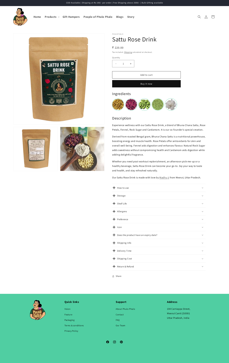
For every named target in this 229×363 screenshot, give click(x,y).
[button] (52, 16)
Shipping (128, 52)
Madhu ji (164, 177)
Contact (120, 314)
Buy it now (146, 83)
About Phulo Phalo (125, 309)
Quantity (116, 57)
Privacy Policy (71, 331)
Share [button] (119, 276)
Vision (67, 309)
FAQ (118, 320)
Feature (68, 314)
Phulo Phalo (118, 361)
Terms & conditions (74, 325)
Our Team (120, 325)
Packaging (69, 320)
